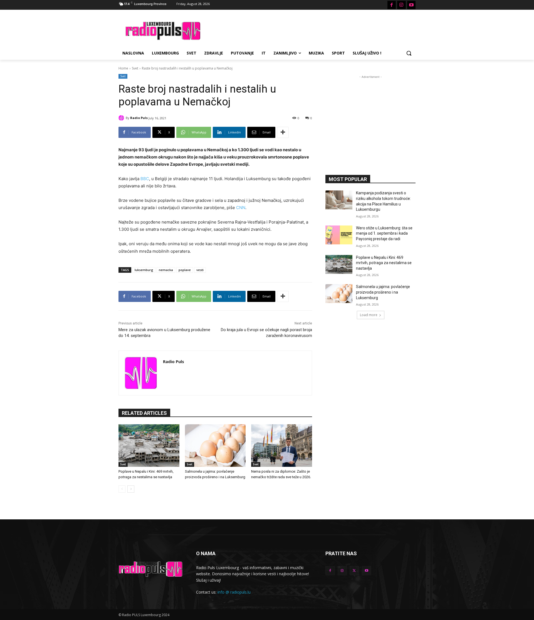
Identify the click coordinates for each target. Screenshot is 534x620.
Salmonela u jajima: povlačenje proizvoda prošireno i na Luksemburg (383, 292)
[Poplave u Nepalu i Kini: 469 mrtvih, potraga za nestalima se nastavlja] (148, 445)
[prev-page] (121, 489)
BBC (144, 178)
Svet (135, 68)
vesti (200, 270)
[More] (283, 132)
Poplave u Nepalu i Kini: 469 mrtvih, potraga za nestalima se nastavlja (384, 263)
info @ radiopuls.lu (234, 592)
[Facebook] (391, 5)
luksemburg (144, 270)
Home (123, 68)
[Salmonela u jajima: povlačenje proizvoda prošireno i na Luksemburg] (215, 445)
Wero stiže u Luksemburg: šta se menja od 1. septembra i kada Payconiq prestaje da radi (384, 233)
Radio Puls (139, 118)
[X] (354, 571)
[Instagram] (401, 5)
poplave (185, 270)
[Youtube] (411, 5)
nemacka (166, 270)
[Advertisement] (308, 30)
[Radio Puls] (122, 118)
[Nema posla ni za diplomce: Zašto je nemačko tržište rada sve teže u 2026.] (281, 445)
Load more (368, 315)
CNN (240, 207)
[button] (409, 53)
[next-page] (130, 489)
